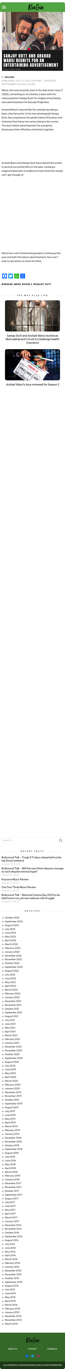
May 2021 (10, 1028)
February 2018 (12, 1175)
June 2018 (10, 1160)
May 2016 (10, 1252)
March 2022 (11, 990)
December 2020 (13, 1046)
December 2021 (13, 1001)
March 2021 (11, 1035)
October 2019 (12, 1100)
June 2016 (10, 1248)
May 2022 (10, 982)
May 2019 (10, 1119)
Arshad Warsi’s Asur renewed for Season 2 (32, 384)
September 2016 (13, 1236)
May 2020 (10, 1073)
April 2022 (10, 986)
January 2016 (12, 1267)
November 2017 (13, 1187)
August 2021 (11, 1016)
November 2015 (13, 1274)
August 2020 (12, 1062)
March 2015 (11, 1305)
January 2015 (12, 1312)
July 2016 (10, 1244)
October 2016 (12, 1232)
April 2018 (10, 1168)
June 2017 (10, 1206)
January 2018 (12, 1179)
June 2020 (10, 1069)
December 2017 (13, 1183)
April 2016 (10, 1255)
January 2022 (12, 997)
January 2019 (12, 1134)
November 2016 (13, 1229)
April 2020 (10, 1077)
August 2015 (11, 1286)
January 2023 (12, 952)
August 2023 (12, 925)
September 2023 (14, 921)
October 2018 (12, 1145)
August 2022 (12, 971)
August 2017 (11, 1198)
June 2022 (10, 978)
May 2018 (10, 1164)
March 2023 (11, 944)
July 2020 (10, 1066)
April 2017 (10, 1214)
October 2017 (12, 1191)
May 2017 (10, 1210)
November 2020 (13, 1050)
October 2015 (12, 1278)
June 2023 (10, 933)
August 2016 (11, 1240)
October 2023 (12, 917)
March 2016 (11, 1259)
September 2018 (13, 1149)
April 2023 (10, 940)
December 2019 (13, 1092)
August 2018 (11, 1153)
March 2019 (11, 1126)
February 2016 (12, 1263)
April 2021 (10, 1031)
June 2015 (10, 1293)
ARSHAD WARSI (12, 284)
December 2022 (13, 955)
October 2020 (12, 1054)
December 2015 (13, 1270)
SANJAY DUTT (43, 284)
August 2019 (11, 1107)
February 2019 (12, 1130)
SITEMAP (32, 1349)
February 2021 (12, 1039)
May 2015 (10, 1297)
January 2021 (12, 1043)
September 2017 (13, 1195)
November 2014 (13, 1320)
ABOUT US (12, 1349)
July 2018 (10, 1157)
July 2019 (10, 1111)
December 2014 (13, 1316)
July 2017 (10, 1202)
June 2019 (10, 1115)
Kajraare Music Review (15, 879)
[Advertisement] (32, 146)
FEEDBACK (52, 1349)
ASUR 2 (28, 284)
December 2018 (13, 1138)
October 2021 (12, 1009)
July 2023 (10, 929)
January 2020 (12, 1088)
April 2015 (10, 1301)
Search (60, 841)
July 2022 (10, 974)
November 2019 (13, 1096)
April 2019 (10, 1122)
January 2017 (12, 1221)
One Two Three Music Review (19, 887)
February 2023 (12, 948)
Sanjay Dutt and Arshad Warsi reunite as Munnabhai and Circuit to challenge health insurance (32, 339)
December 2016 (13, 1225)
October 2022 (12, 963)
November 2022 (13, 959)
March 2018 (11, 1172)
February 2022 (12, 993)
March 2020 (11, 1081)
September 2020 (14, 1058)
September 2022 (14, 967)
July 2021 (10, 1020)
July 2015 (10, 1289)
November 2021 (13, 1005)
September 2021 (13, 1012)
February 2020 (13, 1085)
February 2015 (12, 1308)
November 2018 (13, 1141)
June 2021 (10, 1024)
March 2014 (11, 1324)
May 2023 (10, 936)
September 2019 (13, 1103)
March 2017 (11, 1217)
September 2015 (13, 1282)
